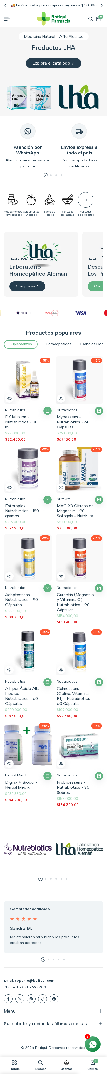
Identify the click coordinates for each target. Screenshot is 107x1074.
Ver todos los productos (85, 213)
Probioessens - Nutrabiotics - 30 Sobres (73, 787)
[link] (53, 71)
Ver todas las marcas (67, 213)
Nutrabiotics (15, 410)
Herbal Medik (16, 775)
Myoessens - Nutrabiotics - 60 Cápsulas (73, 421)
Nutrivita (64, 499)
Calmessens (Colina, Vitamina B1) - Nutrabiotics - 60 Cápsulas (75, 696)
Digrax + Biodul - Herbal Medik (21, 785)
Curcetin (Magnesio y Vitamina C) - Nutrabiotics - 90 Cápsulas (75, 602)
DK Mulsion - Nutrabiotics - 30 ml (21, 421)
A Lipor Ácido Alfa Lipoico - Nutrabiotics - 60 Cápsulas (22, 696)
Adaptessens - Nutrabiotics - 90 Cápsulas (21, 599)
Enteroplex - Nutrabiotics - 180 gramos (22, 510)
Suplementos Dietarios (31, 213)
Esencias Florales (49, 213)
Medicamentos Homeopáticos (13, 213)
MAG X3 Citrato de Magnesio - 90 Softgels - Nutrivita (75, 510)
